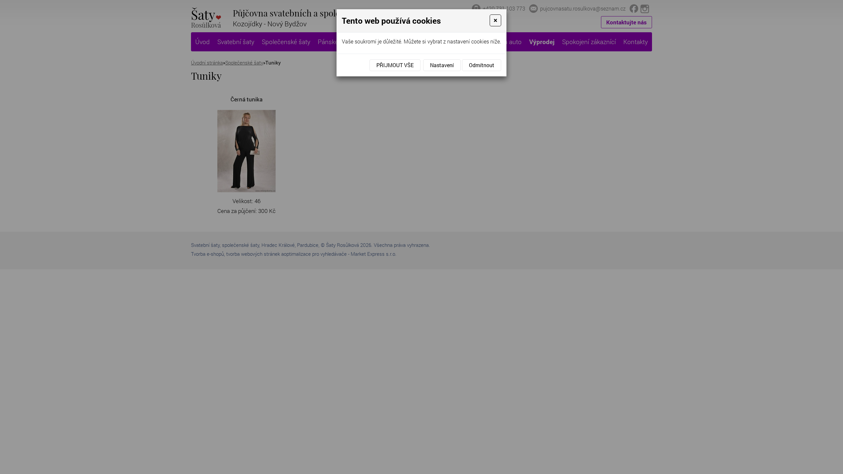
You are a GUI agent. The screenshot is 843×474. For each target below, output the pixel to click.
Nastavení (442, 65)
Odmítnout (481, 65)
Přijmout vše (395, 65)
